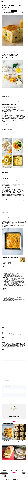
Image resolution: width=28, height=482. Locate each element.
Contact (24, 472)
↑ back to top (14, 467)
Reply (3, 318)
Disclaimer (4, 474)
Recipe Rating (4, 357)
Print (23, 264)
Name (3, 371)
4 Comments (7, 9)
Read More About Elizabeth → (14, 416)
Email (3, 375)
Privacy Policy (4, 472)
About (24, 473)
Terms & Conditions (4, 473)
